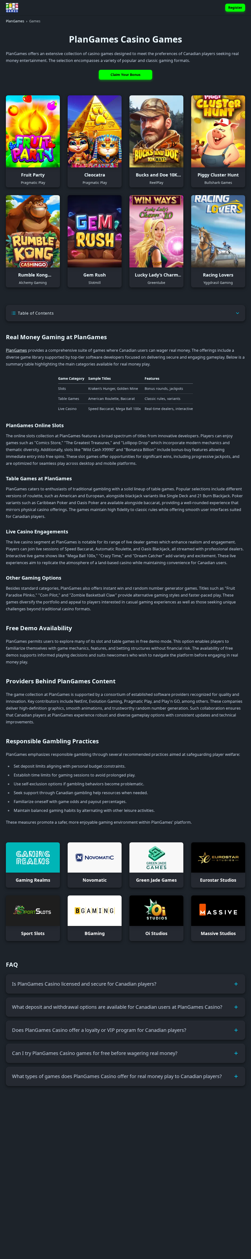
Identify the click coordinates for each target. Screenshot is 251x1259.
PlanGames (16, 350)
